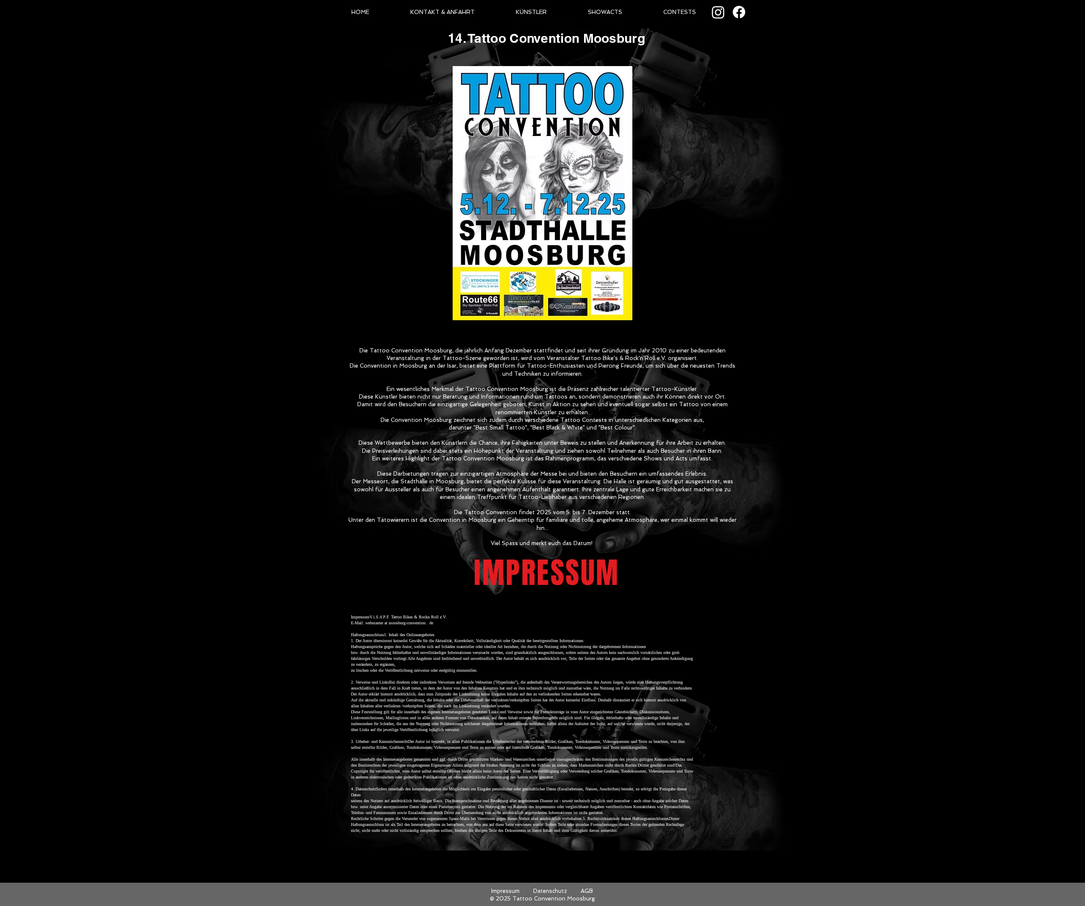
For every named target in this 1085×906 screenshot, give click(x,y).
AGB (587, 891)
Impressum (505, 891)
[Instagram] (718, 12)
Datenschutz (550, 891)
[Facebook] (739, 12)
